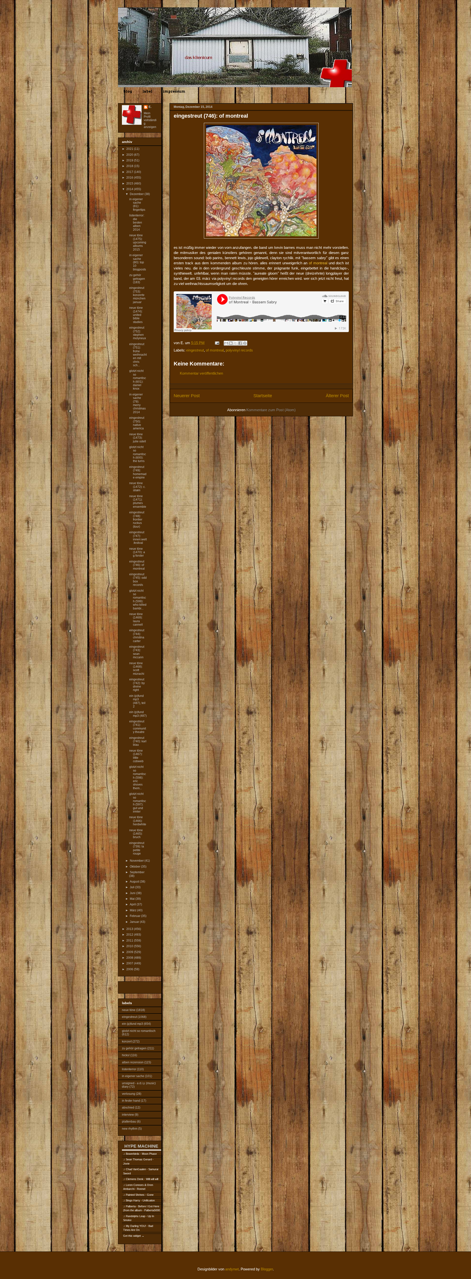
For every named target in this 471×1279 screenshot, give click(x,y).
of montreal (215, 350)
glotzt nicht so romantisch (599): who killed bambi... (137, 599)
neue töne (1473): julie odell (137, 438)
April (133, 904)
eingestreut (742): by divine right (137, 685)
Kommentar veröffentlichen (201, 373)
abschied (128, 1107)
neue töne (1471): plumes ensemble (137, 501)
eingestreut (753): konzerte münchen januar (137, 295)
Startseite (262, 395)
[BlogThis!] (230, 343)
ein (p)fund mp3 (132, 1024)
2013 (130, 929)
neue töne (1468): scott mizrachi (136, 668)
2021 (130, 149)
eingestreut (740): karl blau (137, 741)
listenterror (129, 1069)
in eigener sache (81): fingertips (137, 204)
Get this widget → (133, 1235)
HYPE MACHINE (141, 1146)
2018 (130, 166)
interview (128, 1114)
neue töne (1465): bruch (136, 834)
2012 (130, 934)
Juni (133, 893)
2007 (130, 963)
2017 (130, 172)
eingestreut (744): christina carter (136, 636)
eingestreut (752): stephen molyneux (137, 333)
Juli (132, 887)
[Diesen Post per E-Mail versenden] (226, 343)
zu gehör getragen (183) (137, 278)
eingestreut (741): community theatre (137, 727)
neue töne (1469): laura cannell (136, 619)
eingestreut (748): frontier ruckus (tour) (136, 519)
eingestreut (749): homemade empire (137, 472)
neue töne (128, 1010)
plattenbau (129, 1121)
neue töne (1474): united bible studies (136, 315)
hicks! (126, 1055)
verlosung (128, 1094)
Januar (135, 922)
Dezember (137, 194)
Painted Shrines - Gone (140, 1194)
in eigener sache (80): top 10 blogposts (137, 262)
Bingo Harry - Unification (140, 1200)
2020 (130, 154)
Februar (135, 916)
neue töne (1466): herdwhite (137, 820)
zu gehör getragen (134, 1048)
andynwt (232, 1269)
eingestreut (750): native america (136, 423)
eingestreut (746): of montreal (137, 565)
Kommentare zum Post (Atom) (271, 410)
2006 (130, 969)
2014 (130, 189)
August (135, 881)
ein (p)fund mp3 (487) (138, 713)
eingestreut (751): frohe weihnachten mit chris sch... (138, 354)
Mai (132, 898)
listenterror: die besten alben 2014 (136, 222)
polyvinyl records (239, 350)
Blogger (267, 1269)
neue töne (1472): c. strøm (137, 486)
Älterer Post (337, 395)
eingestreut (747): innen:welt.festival (138, 538)
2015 (130, 183)
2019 (130, 160)
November (137, 860)
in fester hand (131, 1100)
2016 (130, 177)
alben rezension (133, 1062)
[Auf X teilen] (235, 343)
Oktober (135, 866)
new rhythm (129, 1128)
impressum (174, 91)
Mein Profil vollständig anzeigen (150, 120)
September (137, 872)
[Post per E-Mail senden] (216, 343)
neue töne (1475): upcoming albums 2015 (137, 242)
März (133, 910)
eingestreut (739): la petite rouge (136, 848)
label (147, 91)
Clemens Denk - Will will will (142, 1179)
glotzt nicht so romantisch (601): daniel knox (137, 379)
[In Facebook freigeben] (240, 343)
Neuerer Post (187, 395)
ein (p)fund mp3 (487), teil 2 (137, 701)
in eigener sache (133, 1076)
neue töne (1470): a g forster (137, 552)
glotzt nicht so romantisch (139, 1031)
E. (150, 107)
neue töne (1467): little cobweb (136, 756)
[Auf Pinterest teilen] (244, 343)
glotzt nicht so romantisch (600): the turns (137, 454)
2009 (130, 952)
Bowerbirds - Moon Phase (141, 1153)
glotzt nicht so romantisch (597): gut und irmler (137, 802)
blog (127, 91)
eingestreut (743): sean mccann (136, 652)
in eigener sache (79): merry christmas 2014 (137, 403)
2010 (130, 946)
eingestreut (195, 350)
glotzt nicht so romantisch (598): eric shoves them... (137, 777)
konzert (127, 1041)
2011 (130, 940)
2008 (130, 957)
